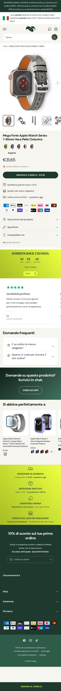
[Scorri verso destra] (57, 82)
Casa (5, 46)
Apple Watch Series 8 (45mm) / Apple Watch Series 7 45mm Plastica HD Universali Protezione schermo (15, 442)
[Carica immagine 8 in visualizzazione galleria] (46, 120)
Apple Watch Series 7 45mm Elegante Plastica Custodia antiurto (40, 441)
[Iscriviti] (51, 559)
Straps (33, 661)
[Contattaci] (50, 29)
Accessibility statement (27, 655)
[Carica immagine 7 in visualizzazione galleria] (34, 120)
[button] (4, 29)
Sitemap (42, 655)
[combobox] (30, 37)
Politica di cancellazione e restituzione (30, 648)
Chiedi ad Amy (31, 390)
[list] (30, 18)
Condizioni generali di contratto (26, 651)
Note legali (45, 651)
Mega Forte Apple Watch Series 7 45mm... (27, 46)
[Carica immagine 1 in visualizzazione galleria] (8, 120)
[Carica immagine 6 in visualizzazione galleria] (21, 120)
